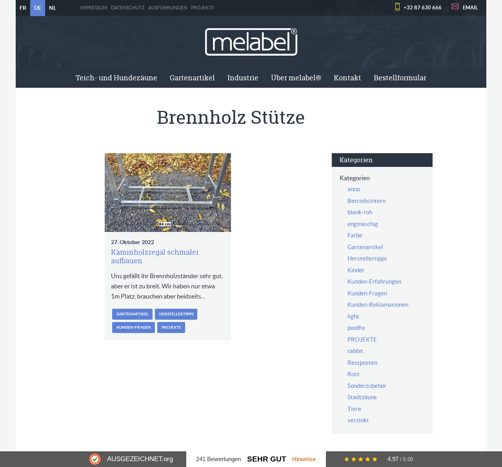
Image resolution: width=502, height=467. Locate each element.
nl (52, 8)
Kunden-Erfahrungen (374, 281)
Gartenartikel (192, 78)
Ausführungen (167, 7)
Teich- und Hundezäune (116, 78)
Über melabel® (296, 78)
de (37, 8)
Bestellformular (400, 78)
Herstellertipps (176, 314)
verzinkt (358, 420)
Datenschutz (127, 7)
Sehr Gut (266, 459)
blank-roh (359, 212)
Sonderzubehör (366, 385)
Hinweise (304, 459)
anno (353, 189)
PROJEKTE (202, 7)
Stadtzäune (362, 397)
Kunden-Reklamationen (377, 304)
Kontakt (347, 78)
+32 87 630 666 (423, 8)
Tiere (354, 408)
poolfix (356, 327)
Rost (353, 374)
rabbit (355, 351)
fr (23, 8)
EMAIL (470, 8)
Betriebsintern (366, 200)
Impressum (93, 7)
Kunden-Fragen (133, 327)
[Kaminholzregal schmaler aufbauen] (168, 192)
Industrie (242, 78)
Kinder (356, 270)
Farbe (354, 235)
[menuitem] (116, 78)
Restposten (362, 362)
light (353, 316)
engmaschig (362, 224)
